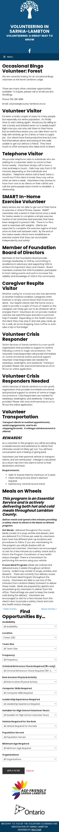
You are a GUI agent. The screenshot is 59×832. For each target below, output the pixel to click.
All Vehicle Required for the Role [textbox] (20, 726)
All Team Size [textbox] (11, 648)
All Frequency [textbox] (11, 659)
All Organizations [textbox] (12, 759)
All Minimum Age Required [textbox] (17, 748)
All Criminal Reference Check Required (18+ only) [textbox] (29, 670)
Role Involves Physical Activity (19, 677)
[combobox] (29, 626)
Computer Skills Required (17, 688)
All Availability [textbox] (11, 626)
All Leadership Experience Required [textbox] (22, 703)
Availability (8, 622)
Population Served (13, 732)
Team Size (8, 644)
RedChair (36, 829)
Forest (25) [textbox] (9, 637)
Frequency (8, 655)
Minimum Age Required (15, 743)
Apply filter (13, 770)
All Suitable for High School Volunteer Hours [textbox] (26, 715)
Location (7, 633)
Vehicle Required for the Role (19, 721)
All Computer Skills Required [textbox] (18, 692)
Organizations (10, 754)
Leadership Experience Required (21, 699)
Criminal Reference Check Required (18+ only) (28, 666)
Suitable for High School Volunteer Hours (25, 710)
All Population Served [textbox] (15, 737)
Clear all (30, 770)
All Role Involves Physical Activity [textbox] (21, 681)
